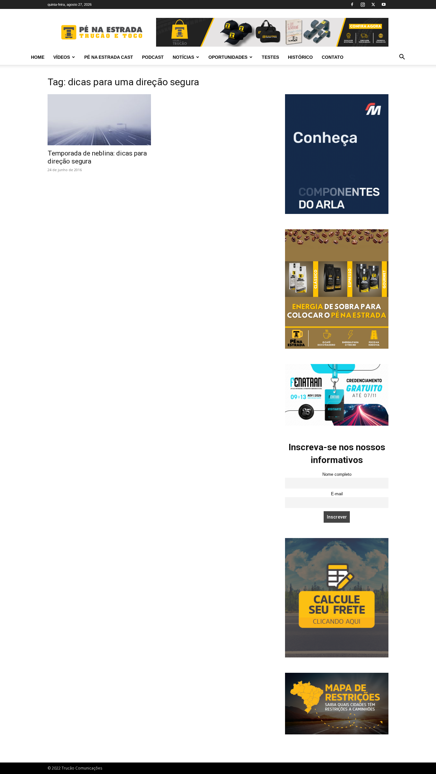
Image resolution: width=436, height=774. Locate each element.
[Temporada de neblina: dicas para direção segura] (99, 119)
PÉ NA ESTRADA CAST (108, 57)
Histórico (300, 57)
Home (37, 57)
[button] (402, 58)
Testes (270, 57)
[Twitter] (373, 4)
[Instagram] (362, 4)
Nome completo (336, 474)
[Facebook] (352, 4)
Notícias (183, 57)
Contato (332, 57)
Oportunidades (227, 57)
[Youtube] (383, 4)
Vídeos (61, 57)
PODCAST (153, 57)
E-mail (337, 494)
